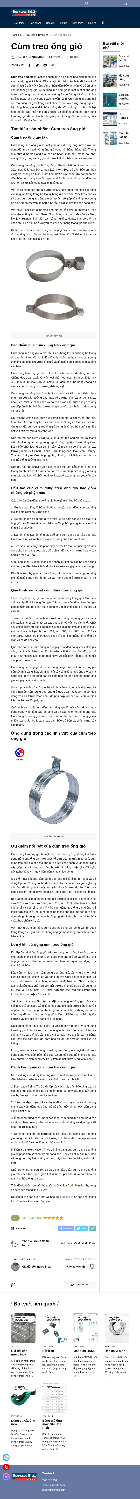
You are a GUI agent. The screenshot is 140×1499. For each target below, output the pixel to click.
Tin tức (63, 22)
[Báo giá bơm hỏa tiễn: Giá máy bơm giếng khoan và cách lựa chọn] (110, 100)
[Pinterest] (86, 1243)
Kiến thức (77, 22)
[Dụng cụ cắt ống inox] (23, 1398)
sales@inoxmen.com (53, 1489)
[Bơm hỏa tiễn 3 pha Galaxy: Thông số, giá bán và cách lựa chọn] (110, 61)
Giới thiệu (19, 22)
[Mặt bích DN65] (85, 1328)
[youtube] (93, 1243)
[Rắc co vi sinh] (117, 1328)
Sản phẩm (35, 22)
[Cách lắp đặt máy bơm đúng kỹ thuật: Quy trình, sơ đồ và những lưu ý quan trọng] (110, 138)
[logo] (24, 17)
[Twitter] (83, 1243)
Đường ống (53, 1387)
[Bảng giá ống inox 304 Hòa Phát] (54, 1398)
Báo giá (50, 22)
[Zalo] (6, 1457)
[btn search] (125, 4)
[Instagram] (90, 1243)
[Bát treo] (54, 1328)
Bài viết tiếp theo (79, 1259)
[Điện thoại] (6, 1467)
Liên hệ (92, 22)
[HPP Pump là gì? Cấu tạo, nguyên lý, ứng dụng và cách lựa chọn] (110, 119)
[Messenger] (6, 1476)
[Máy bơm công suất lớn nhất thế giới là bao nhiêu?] (110, 80)
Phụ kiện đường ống (22, 1318)
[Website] (79, 1243)
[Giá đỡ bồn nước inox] (23, 1328)
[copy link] (53, 65)
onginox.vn (66, 1196)
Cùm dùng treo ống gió (25, 598)
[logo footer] (24, 1477)
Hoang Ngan (36, 57)
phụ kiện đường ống (63, 854)
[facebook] (75, 1243)
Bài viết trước (25, 1259)
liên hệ (42, 234)
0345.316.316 (49, 1480)
